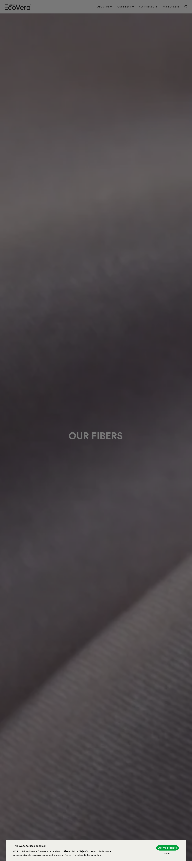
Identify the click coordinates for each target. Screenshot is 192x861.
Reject (167, 853)
